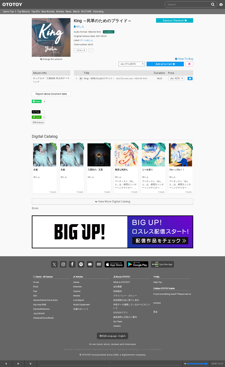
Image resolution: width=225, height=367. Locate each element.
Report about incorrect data (51, 93)
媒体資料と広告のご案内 (125, 317)
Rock (35, 286)
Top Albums (23, 11)
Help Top (157, 282)
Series (76, 282)
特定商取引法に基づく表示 (126, 300)
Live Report (78, 300)
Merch (76, 11)
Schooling (98, 11)
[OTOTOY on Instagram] (63, 264)
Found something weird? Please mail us (172, 294)
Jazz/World (38, 313)
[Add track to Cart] (190, 78)
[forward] (31, 363)
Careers (117, 326)
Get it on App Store (114, 264)
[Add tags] (90, 50)
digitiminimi (128, 355)
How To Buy (185, 59)
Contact (157, 303)
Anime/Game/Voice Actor (45, 300)
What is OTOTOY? (121, 282)
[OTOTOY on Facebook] (72, 264)
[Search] (214, 4)
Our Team (117, 321)
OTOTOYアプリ (120, 312)
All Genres (48, 276)
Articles (60, 11)
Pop (35, 291)
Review (76, 295)
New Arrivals (48, 11)
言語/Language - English (113, 335)
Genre (38, 276)
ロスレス (81, 50)
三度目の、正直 (95, 169)
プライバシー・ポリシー (125, 295)
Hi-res (36, 282)
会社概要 (117, 286)
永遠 (35, 169)
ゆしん (80, 26)
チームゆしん (86, 40)
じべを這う (147, 169)
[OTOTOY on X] (54, 264)
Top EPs (35, 11)
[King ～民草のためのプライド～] (81, 78)
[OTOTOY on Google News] (99, 264)
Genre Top (8, 11)
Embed (39, 122)
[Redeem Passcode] (221, 4)
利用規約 (117, 291)
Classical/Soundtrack (43, 318)
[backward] (6, 363)
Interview (77, 286)
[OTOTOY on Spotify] (81, 264)
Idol (35, 295)
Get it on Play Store (138, 264)
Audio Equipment (81, 304)
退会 (155, 312)
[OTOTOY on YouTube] (90, 264)
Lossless (108, 31)
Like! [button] (38, 117)
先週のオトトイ (80, 309)
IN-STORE (86, 11)
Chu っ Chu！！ (177, 169)
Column (77, 291)
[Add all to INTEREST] (189, 64)
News (68, 11)
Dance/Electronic (41, 309)
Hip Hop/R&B (39, 304)
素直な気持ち (121, 169)
